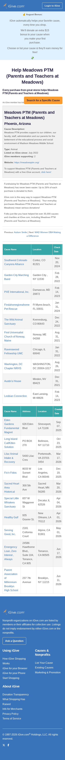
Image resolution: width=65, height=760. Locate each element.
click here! (46, 172)
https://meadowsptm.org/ (26, 162)
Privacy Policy (10, 713)
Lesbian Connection (15, 396)
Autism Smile (20, 232)
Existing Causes (44, 667)
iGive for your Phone (14, 673)
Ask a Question (14, 641)
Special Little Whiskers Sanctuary (11, 502)
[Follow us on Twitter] (4, 745)
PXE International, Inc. (16, 292)
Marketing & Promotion (48, 672)
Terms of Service (12, 718)
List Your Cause (44, 662)
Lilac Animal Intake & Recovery (11, 457)
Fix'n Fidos (10, 472)
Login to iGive (52, 5)
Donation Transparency (16, 694)
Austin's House (12, 381)
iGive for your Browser (15, 668)
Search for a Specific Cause (43, 100)
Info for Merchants (12, 709)
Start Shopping (11, 678)
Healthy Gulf (11, 517)
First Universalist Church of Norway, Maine (14, 336)
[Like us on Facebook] (8, 745)
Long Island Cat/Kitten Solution (10, 443)
